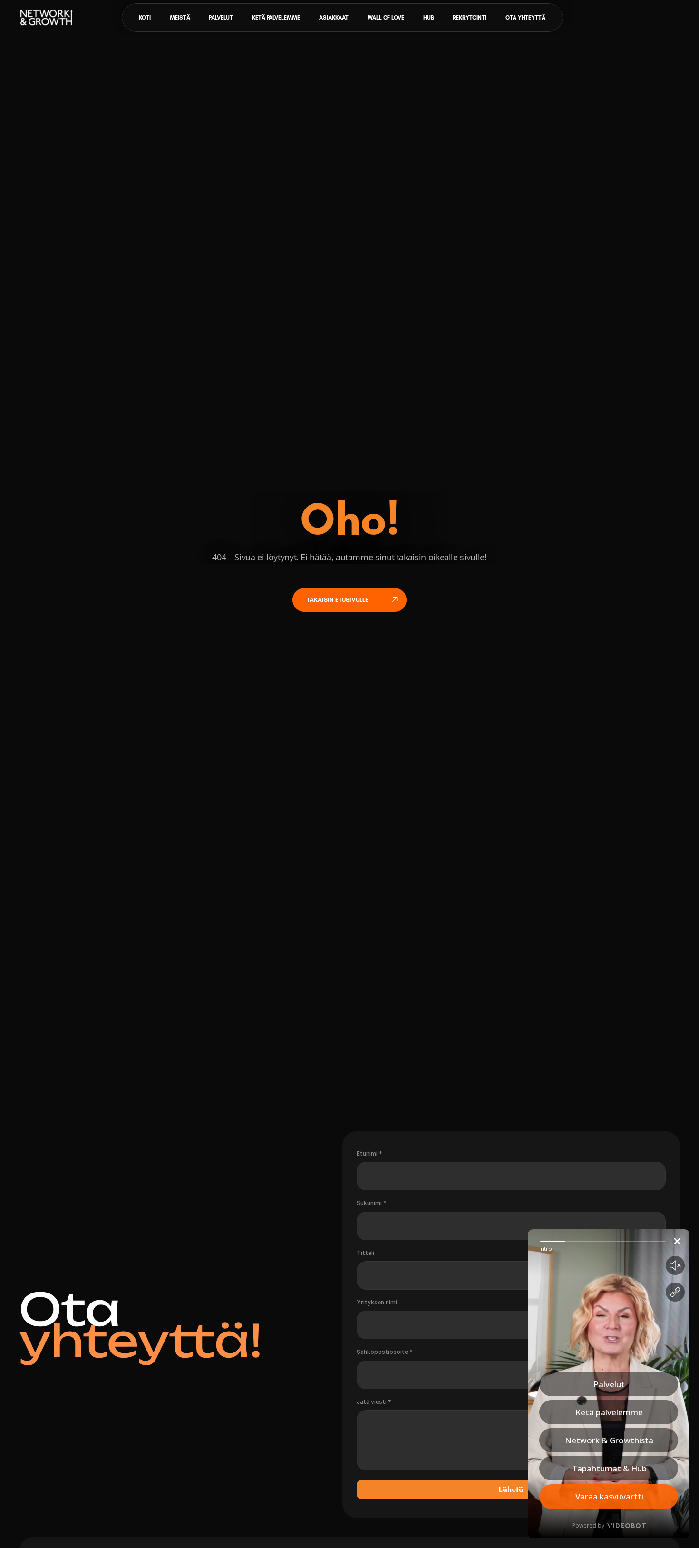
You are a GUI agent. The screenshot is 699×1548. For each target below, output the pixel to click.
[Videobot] (608, 1383)
